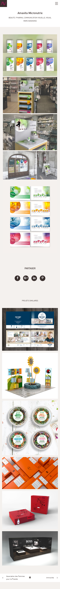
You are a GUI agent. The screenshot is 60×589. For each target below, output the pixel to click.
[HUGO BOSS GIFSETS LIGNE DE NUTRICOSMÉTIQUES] (30, 510)
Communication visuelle (34, 18)
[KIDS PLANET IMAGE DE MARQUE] (30, 329)
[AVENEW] (3, 3)
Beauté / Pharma (16, 18)
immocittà (50, 578)
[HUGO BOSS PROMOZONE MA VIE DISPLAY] (30, 548)
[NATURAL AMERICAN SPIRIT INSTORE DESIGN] (30, 376)
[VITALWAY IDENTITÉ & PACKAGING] (30, 428)
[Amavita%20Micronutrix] (17, 278)
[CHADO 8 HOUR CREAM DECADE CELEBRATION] (30, 473)
